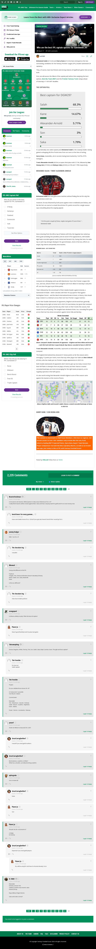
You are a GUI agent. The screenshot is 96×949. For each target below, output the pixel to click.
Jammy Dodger (14, 532)
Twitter (61, 460)
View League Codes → (16, 122)
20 (53, 489)
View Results (16, 245)
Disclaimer (54, 934)
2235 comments (53, 51)
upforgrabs (13, 775)
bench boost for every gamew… (23, 514)
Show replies (55, 482)
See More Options (16, 233)
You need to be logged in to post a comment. (19, 919)
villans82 (45, 460)
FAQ (41, 934)
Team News (67, 7)
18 (45, 489)
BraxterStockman (15, 497)
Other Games (78, 7)
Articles (58, 7)
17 (41, 489)
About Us (20, 934)
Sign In (80, 2)
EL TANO (12, 879)
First (28, 489)
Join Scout (89, 2)
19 (49, 489)
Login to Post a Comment (70, 475)
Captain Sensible (42, 26)
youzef (11, 723)
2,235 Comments (17, 475)
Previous (25, 489)
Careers (36, 934)
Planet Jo (15, 627)
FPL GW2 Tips (22, 7)
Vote (16, 241)
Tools (51, 7)
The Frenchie (16, 660)
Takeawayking (14, 644)
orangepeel (13, 611)
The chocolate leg (18, 547)
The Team (28, 934)
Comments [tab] (7, 131)
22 (61, 489)
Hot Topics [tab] (16, 131)
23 (64, 489)
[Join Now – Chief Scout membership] (48, 17)
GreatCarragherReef (19, 738)
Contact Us (75, 934)
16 (37, 489)
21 (57, 489)
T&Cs (46, 934)
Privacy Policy (64, 934)
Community (89, 7)
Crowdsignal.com (17, 248)
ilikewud (12, 565)
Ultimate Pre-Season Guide (38, 7)
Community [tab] (25, 131)
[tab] (5, 261)
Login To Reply (87, 507)
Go (62, 2)
